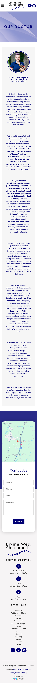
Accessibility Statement (22, 669)
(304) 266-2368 (18, 586)
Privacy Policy (15, 673)
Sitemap (24, 673)
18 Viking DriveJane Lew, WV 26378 (18, 572)
